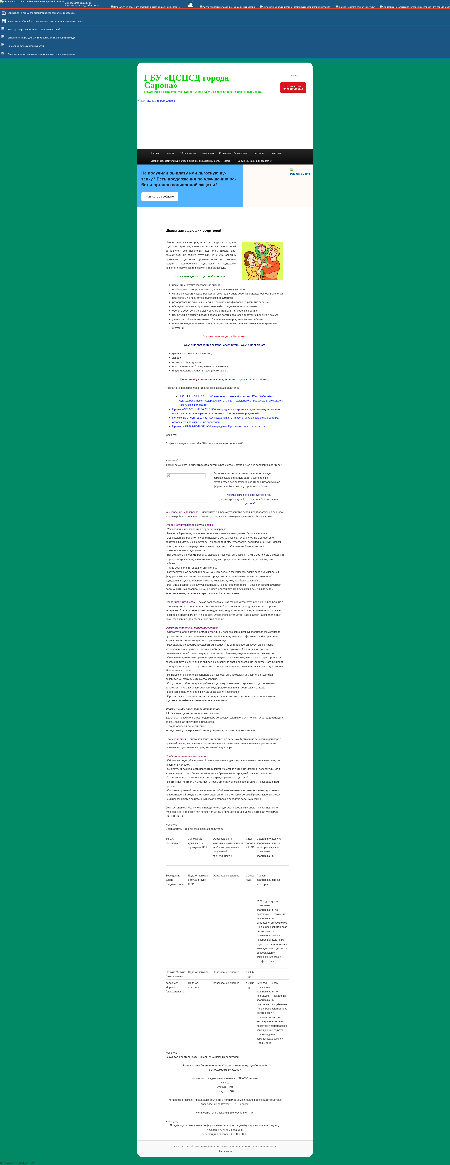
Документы (259, 153)
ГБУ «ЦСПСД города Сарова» (186, 81)
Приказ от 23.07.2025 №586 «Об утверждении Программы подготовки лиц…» (218, 426)
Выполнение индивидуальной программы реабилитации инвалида (41, 38)
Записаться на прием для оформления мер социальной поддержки (41, 13)
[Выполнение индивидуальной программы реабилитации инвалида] (295, 7)
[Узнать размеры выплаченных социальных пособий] (227, 7)
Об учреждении (188, 153)
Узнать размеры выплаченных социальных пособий (34, 29)
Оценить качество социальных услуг (26, 46)
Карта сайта (225, 1151)
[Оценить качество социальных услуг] (355, 7)
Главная (155, 153)
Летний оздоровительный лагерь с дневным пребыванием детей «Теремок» (191, 160)
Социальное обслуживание (233, 153)
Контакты (276, 153)
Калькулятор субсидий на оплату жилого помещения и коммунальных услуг (45, 21)
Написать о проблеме (160, 196)
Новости (170, 153)
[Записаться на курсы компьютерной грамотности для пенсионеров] (415, 7)
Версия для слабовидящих (293, 87)
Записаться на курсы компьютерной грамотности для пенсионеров (41, 54)
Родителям (208, 153)
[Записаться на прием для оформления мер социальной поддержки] (146, 7)
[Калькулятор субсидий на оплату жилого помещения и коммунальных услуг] (190, 7)
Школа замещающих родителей (255, 160)
